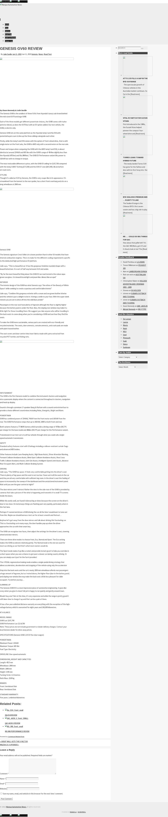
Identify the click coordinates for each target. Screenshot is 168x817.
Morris (125, 325)
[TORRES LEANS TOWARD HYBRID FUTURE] (138, 154)
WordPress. (82, 812)
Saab (125, 341)
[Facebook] (5, 1)
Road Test (48, 54)
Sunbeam (126, 347)
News (40, 54)
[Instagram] (23, 1)
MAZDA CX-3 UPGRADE (9, 745)
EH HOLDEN (136, 290)
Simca (125, 344)
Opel (125, 335)
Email (2, 783)
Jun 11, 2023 (17, 54)
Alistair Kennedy (129, 309)
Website (3, 789)
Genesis (34, 54)
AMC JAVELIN (142, 306)
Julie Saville (7, 54)
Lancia (125, 322)
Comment (4, 773)
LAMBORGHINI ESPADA (138, 271)
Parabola (73, 812)
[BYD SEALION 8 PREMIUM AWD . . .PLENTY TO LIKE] (138, 194)
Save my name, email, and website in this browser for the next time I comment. (33, 793)
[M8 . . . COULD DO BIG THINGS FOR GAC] (138, 233)
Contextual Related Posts (16, 736)
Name (3, 779)
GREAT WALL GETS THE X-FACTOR (14, 741)
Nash (125, 328)
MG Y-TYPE (142, 309)
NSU (124, 331)
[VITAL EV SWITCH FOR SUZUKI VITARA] (138, 115)
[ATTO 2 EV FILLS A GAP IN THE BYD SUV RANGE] (138, 75)
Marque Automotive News (16, 807)
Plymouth (126, 338)
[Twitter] (14, 1)
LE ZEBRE (141, 262)
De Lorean (127, 319)
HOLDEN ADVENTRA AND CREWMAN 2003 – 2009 (135, 284)
